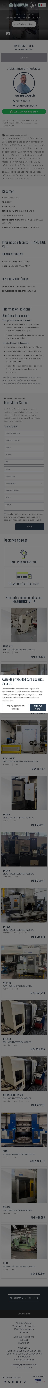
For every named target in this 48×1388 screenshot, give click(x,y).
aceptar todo (38, 707)
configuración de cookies (15, 707)
